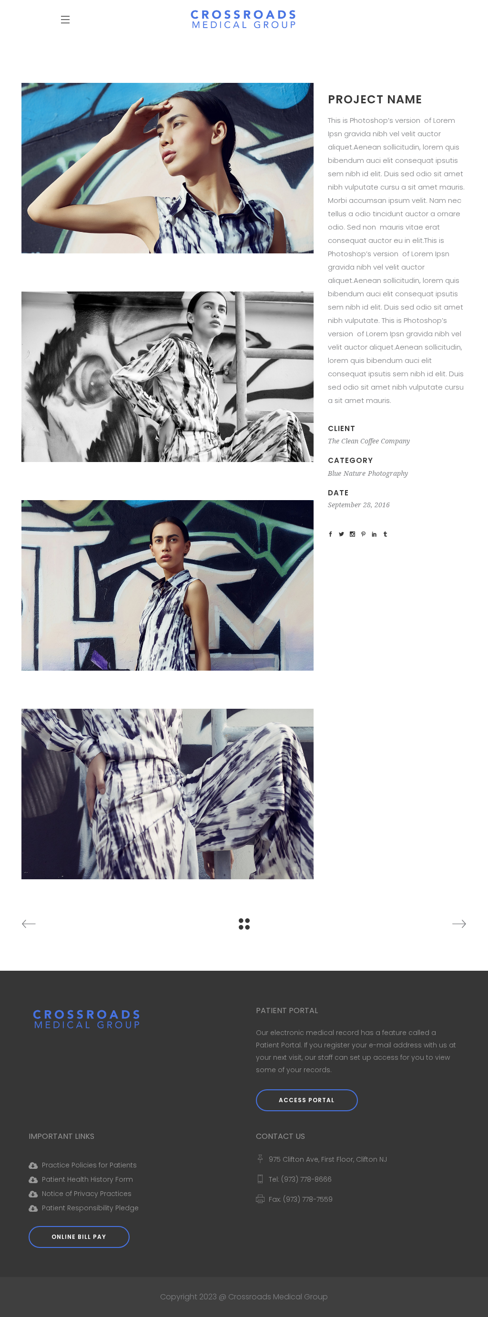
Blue (334, 473)
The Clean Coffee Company (369, 441)
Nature (355, 473)
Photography (388, 473)
